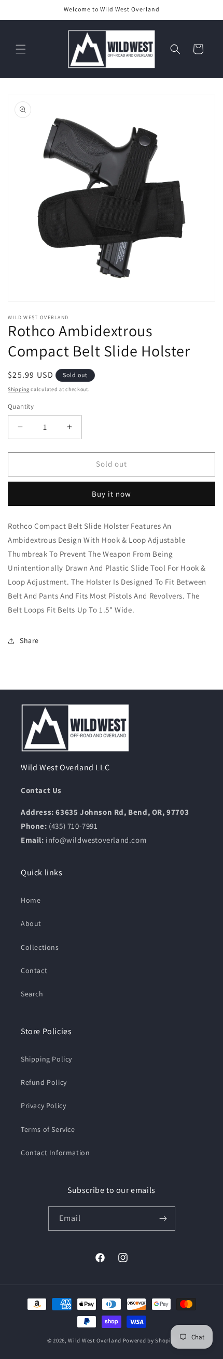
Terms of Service (48, 1129)
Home (30, 900)
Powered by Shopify (149, 1340)
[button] (20, 49)
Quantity (21, 406)
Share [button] (29, 640)
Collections (40, 947)
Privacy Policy (43, 1105)
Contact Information (55, 1152)
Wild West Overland (94, 1340)
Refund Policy (44, 1082)
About (31, 923)
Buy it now (111, 494)
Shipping (19, 389)
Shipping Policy (46, 1059)
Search (32, 993)
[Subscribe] (163, 1218)
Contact (34, 970)
